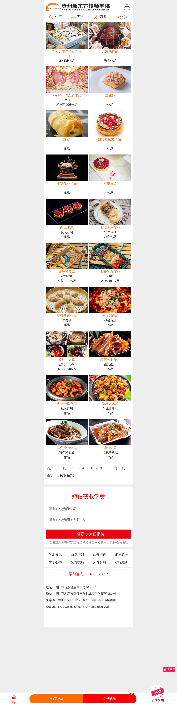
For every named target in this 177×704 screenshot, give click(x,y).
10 (110, 468)
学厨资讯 (55, 554)
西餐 (103, 17)
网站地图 (110, 600)
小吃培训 (121, 562)
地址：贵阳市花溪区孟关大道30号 (69, 587)
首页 (50, 468)
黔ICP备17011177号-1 (73, 600)
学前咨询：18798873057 (88, 574)
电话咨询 (56, 699)
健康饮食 (121, 554)
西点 (80, 17)
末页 (50, 476)
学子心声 (55, 562)
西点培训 (77, 554)
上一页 (61, 468)
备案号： (52, 600)
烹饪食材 (99, 562)
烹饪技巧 (77, 562)
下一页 (120, 468)
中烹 (58, 17)
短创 (123, 17)
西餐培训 (99, 554)
